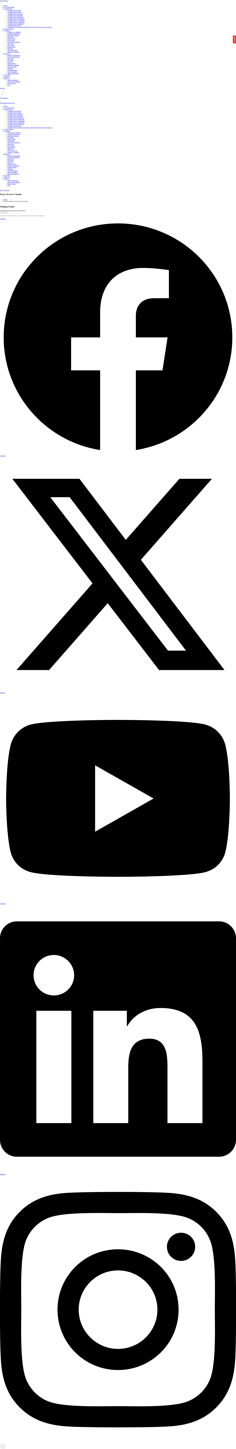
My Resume (10, 40)
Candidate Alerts (12, 70)
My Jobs (9, 62)
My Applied (10, 45)
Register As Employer (13, 55)
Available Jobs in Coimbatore (16, 22)
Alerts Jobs (10, 43)
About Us (6, 78)
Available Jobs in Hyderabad (15, 19)
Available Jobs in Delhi (14, 10)
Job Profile (7, 75)
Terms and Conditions (13, 82)
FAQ (8, 85)
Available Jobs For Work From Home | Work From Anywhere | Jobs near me (29, 27)
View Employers (12, 50)
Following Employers (13, 42)
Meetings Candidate (13, 52)
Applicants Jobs (12, 67)
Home (5, 5)
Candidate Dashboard (13, 34)
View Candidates (12, 72)
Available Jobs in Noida (14, 12)
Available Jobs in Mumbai (15, 15)
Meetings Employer (13, 73)
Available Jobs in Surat (14, 25)
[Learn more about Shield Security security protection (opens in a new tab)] (3, 1446)
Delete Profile (11, 39)
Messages (10, 48)
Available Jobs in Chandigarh (16, 20)
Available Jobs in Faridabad (15, 24)
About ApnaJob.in (12, 80)
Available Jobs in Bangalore (15, 17)
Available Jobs (8, 9)
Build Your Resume (13, 35)
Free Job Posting (8, 29)
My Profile (10, 37)
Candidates (7, 30)
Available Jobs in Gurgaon (15, 14)
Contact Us (7, 77)
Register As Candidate (13, 32)
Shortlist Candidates (13, 65)
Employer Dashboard (13, 57)
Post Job (2, 88)
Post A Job (10, 58)
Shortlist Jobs (11, 47)
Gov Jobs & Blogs (9, 7)
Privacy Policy (11, 83)
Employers (7, 53)
